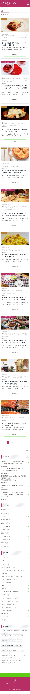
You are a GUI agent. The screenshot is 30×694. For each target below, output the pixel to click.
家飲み (5, 81)
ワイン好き (4, 655)
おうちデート (13, 78)
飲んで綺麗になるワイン (9, 607)
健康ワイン (16, 658)
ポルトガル (4, 648)
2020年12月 (5, 520)
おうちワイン (6, 35)
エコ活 (10, 635)
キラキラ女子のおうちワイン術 (8, 62)
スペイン (23, 638)
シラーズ (19, 165)
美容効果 (15, 660)
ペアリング (8, 37)
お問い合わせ (9, 683)
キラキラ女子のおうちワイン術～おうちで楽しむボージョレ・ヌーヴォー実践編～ (14, 299)
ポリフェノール (18, 645)
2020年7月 (5, 536)
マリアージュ (14, 37)
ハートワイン (18, 80)
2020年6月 (5, 540)
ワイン (19, 37)
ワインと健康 (21, 650)
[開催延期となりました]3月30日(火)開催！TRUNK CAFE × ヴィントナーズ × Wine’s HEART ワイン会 (14, 478)
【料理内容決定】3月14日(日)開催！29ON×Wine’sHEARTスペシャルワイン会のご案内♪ (13, 494)
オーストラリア (13, 165)
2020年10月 (5, 526)
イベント (5, 558)
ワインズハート (5, 653)
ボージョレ (12, 207)
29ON (3, 630)
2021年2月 (5, 516)
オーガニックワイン (6, 638)
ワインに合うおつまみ (8, 567)
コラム (4, 19)
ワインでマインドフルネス (10, 601)
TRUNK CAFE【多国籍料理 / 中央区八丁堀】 (13, 486)
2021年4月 (5, 510)
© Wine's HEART (15, 687)
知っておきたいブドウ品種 (10, 591)
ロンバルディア (5, 377)
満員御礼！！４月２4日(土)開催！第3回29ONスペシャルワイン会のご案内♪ (13, 462)
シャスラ (12, 123)
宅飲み (22, 37)
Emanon (18, 689)
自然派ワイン (5, 662)
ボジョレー (18, 206)
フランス (19, 640)
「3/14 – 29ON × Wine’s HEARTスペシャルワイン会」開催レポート (14, 470)
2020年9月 (5, 530)
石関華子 (5, 40)
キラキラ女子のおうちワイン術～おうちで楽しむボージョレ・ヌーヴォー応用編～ (14, 214)
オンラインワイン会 (18, 635)
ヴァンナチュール (21, 655)
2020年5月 (5, 543)
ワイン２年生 (12, 655)
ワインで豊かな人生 (8, 604)
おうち (3, 633)
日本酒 (4, 620)
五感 (11, 658)
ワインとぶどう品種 (11, 650)
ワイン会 (13, 653)
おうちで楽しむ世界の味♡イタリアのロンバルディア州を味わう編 (14, 383)
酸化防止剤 (12, 662)
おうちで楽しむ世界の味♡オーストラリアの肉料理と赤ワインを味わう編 (14, 172)
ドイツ (11, 417)
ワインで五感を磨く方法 (9, 579)
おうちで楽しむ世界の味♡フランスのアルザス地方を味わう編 (14, 44)
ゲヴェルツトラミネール (19, 35)
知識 (4, 573)
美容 (4, 588)
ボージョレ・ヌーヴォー (20, 207)
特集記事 (4, 614)
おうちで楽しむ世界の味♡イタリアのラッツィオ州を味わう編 (14, 256)
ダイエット (4, 640)
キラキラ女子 (13, 206)
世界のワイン (5, 658)
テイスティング (12, 640)
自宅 (5, 39)
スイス (15, 123)
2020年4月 (5, 546)
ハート (6, 80)
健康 (4, 585)
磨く (11, 660)
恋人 (8, 81)
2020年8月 (5, 533)
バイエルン (15, 417)
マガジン (5, 595)
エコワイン (4, 635)
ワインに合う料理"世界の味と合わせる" (13, 570)
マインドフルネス (13, 648)
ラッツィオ (4, 250)
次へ (21, 442)
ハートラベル (11, 80)
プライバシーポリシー (19, 683)
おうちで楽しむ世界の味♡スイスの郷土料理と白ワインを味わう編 (14, 130)
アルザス (12, 35)
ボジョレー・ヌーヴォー (9, 292)
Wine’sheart (6, 78)
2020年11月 (5, 523)
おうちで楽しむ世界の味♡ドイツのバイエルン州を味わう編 (14, 424)
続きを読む (15, 55)
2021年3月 (5, 513)
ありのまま (24, 630)
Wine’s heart (17, 630)
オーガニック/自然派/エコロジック (12, 576)
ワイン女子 (19, 653)
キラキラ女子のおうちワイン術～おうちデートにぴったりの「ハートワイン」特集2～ (14, 88)
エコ (21, 633)
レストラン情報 (6, 610)
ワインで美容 (6, 582)
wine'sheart (6, 290)
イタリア (12, 249)
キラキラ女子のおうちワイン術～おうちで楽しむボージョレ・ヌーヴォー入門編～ (14, 342)
